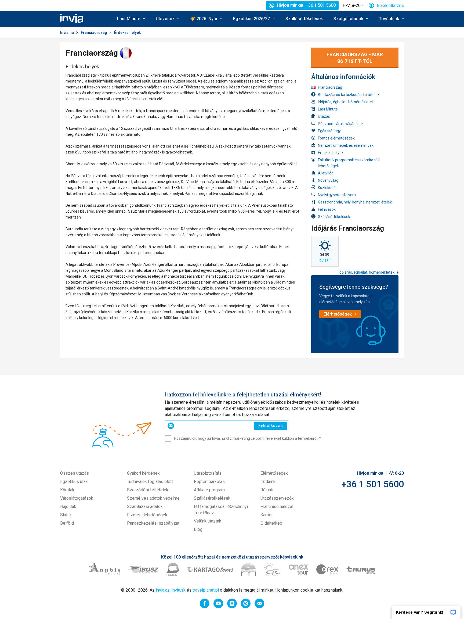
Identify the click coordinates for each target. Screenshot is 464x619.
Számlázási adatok (145, 506)
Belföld (67, 523)
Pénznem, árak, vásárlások (341, 123)
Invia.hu (67, 32)
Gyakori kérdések (143, 473)
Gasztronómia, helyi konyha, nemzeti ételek (355, 202)
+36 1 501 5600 (372, 484)
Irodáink (268, 481)
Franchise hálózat (276, 506)
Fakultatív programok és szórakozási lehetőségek (349, 163)
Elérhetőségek (274, 473)
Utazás (324, 116)
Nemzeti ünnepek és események (346, 145)
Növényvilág (328, 180)
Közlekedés (328, 187)
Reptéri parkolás (209, 481)
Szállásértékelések (304, 18)
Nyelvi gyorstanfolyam (337, 195)
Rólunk (266, 489)
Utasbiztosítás (208, 473)
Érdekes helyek (330, 153)
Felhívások (327, 209)
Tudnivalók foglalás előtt (150, 481)
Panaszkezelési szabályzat (153, 523)
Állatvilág (326, 173)
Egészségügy (329, 131)
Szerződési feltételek (147, 489)
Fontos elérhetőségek (336, 138)
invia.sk (179, 590)
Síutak (66, 514)
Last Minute (328, 109)
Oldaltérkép (271, 523)
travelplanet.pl (206, 590)
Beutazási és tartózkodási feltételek (348, 94)
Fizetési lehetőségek (147, 514)
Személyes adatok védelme (153, 498)
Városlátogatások (76, 498)
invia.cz (163, 590)
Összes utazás (74, 473)
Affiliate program (209, 489)
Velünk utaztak (207, 521)
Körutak (67, 489)
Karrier (266, 514)
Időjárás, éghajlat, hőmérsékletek (346, 102)
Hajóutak (68, 506)
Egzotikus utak (74, 481)
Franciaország (94, 32)
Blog (198, 529)
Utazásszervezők (277, 498)
